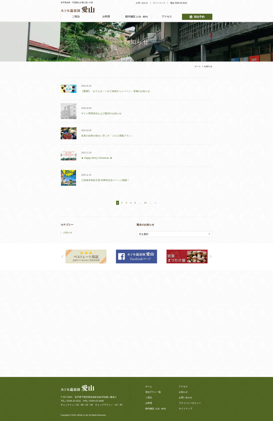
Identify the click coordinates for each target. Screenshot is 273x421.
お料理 (106, 16)
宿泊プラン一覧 (153, 392)
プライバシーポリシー (190, 403)
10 (145, 203)
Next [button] (210, 256)
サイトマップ (159, 3)
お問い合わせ (142, 3)
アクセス (167, 16)
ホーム (148, 386)
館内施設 (136, 16)
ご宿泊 (76, 16)
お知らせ (67, 232)
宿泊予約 (199, 16)
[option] (85, 257)
